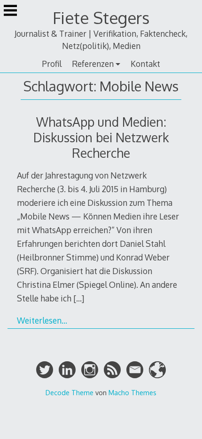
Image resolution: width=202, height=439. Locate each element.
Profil (52, 63)
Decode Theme (69, 392)
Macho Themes (132, 392)
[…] (78, 298)
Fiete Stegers (101, 18)
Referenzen (93, 63)
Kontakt (145, 63)
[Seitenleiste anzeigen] (10, 11)
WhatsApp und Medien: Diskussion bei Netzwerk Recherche (101, 137)
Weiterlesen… (42, 320)
